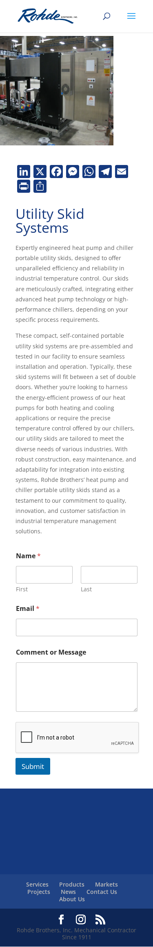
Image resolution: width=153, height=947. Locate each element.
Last (86, 589)
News (68, 892)
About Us (72, 899)
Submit (33, 766)
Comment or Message (51, 652)
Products (71, 884)
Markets (106, 884)
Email (28, 609)
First (22, 589)
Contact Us (101, 892)
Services (37, 884)
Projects (38, 892)
